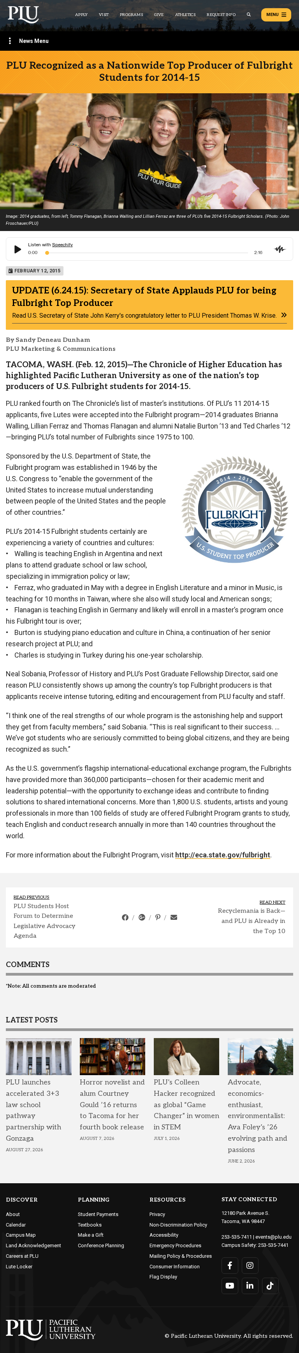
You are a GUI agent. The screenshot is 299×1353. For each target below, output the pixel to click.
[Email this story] (174, 917)
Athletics (185, 14)
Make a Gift (91, 1235)
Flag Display (163, 1277)
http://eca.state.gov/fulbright (222, 855)
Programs (131, 14)
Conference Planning (101, 1245)
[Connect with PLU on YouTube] (230, 1286)
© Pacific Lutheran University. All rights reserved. (229, 1336)
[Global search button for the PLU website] (248, 14)
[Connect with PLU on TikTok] (270, 1286)
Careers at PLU (22, 1256)
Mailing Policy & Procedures (181, 1256)
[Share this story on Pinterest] (158, 917)
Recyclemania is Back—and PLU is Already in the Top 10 (251, 921)
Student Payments (98, 1214)
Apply (81, 14)
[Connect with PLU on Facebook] (230, 1265)
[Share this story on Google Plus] (143, 917)
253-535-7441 (273, 1245)
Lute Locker (19, 1266)
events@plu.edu (273, 1237)
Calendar (16, 1225)
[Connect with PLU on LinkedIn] (250, 1286)
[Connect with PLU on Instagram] (250, 1265)
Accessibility (164, 1235)
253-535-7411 (237, 1237)
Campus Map (21, 1235)
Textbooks (90, 1225)
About (13, 1214)
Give (159, 14)
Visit (104, 14)
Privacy (157, 1214)
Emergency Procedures (175, 1245)
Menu (272, 14)
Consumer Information (175, 1266)
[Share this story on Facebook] (126, 917)
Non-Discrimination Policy (178, 1225)
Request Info (221, 14)
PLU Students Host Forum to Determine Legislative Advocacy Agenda (45, 921)
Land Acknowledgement (33, 1245)
